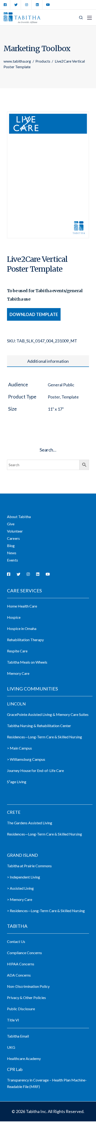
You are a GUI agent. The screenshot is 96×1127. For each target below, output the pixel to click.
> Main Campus (19, 748)
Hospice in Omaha (21, 628)
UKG (11, 1047)
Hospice (14, 617)
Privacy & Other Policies (26, 997)
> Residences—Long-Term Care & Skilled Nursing (46, 910)
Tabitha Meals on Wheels (27, 662)
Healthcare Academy (24, 1058)
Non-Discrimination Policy (28, 986)
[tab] (48, 361)
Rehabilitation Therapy (25, 639)
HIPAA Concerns (20, 964)
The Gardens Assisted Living (29, 823)
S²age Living (16, 781)
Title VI (13, 1020)
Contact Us (16, 941)
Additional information (48, 361)
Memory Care (18, 673)
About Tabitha (19, 516)
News (12, 553)
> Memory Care (19, 899)
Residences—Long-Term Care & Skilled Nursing (44, 737)
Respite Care (17, 651)
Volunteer (15, 531)
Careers (13, 538)
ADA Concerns (19, 975)
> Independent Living (23, 877)
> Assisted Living (20, 888)
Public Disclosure (21, 1008)
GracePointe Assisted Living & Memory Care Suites (48, 714)
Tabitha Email (18, 1036)
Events (12, 560)
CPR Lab (15, 1069)
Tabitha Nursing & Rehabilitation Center (39, 725)
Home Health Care (22, 606)
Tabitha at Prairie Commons (29, 866)
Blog (11, 545)
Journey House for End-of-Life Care (35, 770)
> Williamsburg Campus (26, 759)
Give (11, 524)
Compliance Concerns (24, 952)
